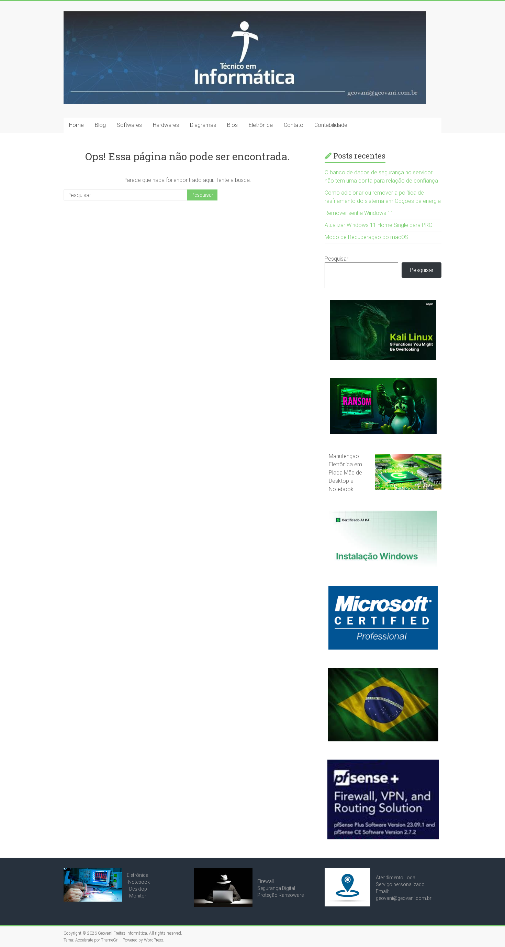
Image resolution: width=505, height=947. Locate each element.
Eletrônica (261, 125)
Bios (232, 125)
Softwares (129, 125)
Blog (100, 125)
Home (76, 125)
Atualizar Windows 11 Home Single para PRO (379, 225)
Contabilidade (330, 125)
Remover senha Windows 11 (359, 213)
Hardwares (166, 125)
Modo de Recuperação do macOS (366, 237)
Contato (293, 125)
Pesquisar (336, 258)
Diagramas (203, 125)
